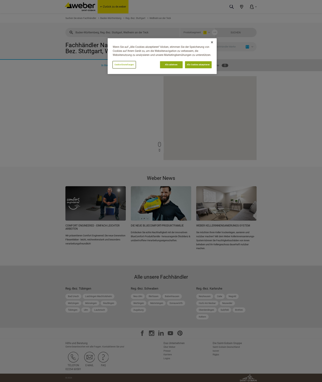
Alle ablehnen (171, 64)
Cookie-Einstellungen (124, 64)
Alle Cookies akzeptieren (198, 64)
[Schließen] (212, 42)
